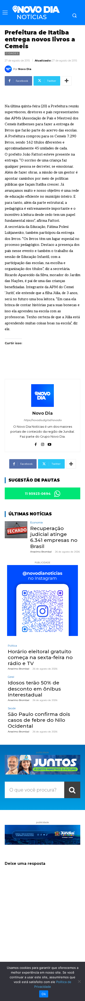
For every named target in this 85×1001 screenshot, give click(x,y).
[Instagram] (42, 443)
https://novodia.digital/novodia (42, 420)
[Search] (72, 790)
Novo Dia (24, 69)
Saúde (12, 708)
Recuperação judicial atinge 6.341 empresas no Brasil (53, 537)
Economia (36, 522)
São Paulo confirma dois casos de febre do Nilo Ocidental (39, 720)
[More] (67, 81)
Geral (11, 677)
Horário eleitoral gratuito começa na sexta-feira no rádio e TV (40, 657)
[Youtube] (49, 443)
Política (12, 645)
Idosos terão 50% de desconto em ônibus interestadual (34, 688)
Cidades (12, 53)
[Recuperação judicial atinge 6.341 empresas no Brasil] (16, 529)
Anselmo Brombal (41, 551)
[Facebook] (36, 443)
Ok (44, 994)
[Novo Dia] (9, 69)
